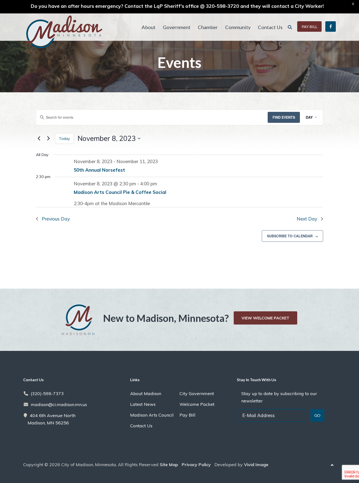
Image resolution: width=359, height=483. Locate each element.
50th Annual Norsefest (99, 170)
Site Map (169, 464)
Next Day (307, 219)
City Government (197, 393)
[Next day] (48, 138)
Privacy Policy (196, 464)
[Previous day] (39, 138)
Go (317, 415)
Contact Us (141, 426)
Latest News (143, 404)
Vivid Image (256, 464)
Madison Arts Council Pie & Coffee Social (120, 192)
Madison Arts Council (152, 415)
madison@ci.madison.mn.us (59, 404)
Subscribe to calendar (290, 235)
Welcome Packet (197, 404)
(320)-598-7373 (47, 393)
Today (64, 138)
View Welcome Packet (265, 317)
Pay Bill (187, 415)
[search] (290, 27)
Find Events (284, 117)
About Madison (145, 393)
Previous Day (56, 219)
